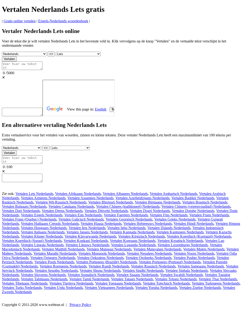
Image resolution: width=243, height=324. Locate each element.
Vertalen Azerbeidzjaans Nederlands (142, 198)
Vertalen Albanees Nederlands (125, 194)
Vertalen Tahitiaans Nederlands (44, 279)
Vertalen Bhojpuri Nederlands (110, 202)
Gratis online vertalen (20, 21)
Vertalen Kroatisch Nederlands (180, 241)
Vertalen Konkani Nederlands (86, 241)
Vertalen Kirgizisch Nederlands (141, 236)
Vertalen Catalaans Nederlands (71, 206)
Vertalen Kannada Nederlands (132, 232)
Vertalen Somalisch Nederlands (91, 275)
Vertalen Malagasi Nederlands (109, 249)
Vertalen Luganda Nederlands (133, 245)
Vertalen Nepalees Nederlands (149, 253)
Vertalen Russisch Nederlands (153, 266)
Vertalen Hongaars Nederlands (44, 228)
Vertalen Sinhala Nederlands (186, 270)
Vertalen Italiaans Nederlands (43, 232)
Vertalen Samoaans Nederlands (201, 266)
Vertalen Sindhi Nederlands (143, 270)
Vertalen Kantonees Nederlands (180, 232)
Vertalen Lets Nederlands (34, 194)
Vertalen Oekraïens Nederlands (100, 258)
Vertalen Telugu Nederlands (176, 279)
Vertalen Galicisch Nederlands (81, 219)
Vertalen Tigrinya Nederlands (71, 283)
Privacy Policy (80, 305)
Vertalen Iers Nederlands (87, 228)
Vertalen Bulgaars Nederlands (24, 206)
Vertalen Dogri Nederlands (150, 211)
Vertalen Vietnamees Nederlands (109, 288)
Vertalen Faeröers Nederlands (126, 215)
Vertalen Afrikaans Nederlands (78, 194)
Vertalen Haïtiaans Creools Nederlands (50, 224)
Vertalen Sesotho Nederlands (56, 270)
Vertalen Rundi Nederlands (109, 266)
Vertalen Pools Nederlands (54, 262)
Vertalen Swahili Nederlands (181, 275)
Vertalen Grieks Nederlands (175, 219)
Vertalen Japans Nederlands (87, 232)
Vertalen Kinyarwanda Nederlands (90, 236)
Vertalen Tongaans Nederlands (118, 283)
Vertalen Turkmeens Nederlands (216, 283)
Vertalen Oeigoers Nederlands (52, 258)
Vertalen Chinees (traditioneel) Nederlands (127, 206)
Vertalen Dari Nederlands (21, 211)
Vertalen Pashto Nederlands (194, 258)
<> (51, 54)
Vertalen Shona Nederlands (100, 270)
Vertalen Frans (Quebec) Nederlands (29, 219)
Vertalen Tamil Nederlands (89, 279)
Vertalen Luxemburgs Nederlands (183, 245)
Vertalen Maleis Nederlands (203, 249)
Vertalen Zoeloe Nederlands (200, 288)
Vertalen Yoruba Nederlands (156, 288)
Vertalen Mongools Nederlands (101, 253)
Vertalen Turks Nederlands (22, 288)
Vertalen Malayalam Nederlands (157, 249)
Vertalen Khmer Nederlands (42, 236)
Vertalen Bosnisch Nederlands (204, 202)
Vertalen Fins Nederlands (168, 215)
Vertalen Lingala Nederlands (42, 245)
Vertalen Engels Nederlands (41, 215)
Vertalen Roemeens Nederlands (63, 266)
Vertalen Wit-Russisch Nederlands (60, 202)
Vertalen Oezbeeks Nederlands (149, 258)
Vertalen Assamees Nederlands (90, 198)
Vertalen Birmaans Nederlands (157, 202)
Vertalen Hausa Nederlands (101, 224)
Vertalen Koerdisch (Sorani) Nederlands (32, 241)
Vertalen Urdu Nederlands (63, 288)
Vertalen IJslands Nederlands (169, 228)
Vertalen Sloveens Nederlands (43, 275)
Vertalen (9, 59)
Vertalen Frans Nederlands (209, 215)
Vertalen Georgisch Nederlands (129, 219)
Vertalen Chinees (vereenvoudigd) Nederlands (195, 206)
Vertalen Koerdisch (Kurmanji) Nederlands (199, 236)
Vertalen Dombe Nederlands (193, 211)
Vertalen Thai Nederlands (218, 279)
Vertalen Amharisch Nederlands (173, 194)
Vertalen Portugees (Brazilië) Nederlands (106, 262)
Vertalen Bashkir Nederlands (192, 198)
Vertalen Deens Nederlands (62, 211)
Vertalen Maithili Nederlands (63, 249)
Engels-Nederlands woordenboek (63, 21)
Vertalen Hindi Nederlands (194, 224)
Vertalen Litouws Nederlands (87, 245)
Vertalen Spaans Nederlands (137, 275)
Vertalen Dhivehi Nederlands (106, 211)
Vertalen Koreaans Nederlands (132, 241)
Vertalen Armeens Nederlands (43, 198)
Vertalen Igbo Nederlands (126, 228)
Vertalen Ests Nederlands (83, 215)
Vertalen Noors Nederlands (194, 253)
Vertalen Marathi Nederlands (54, 253)
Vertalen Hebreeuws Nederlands (147, 224)
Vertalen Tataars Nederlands (132, 279)
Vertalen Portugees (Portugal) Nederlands (170, 262)
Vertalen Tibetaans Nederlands (24, 283)
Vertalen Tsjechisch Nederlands (166, 283)
